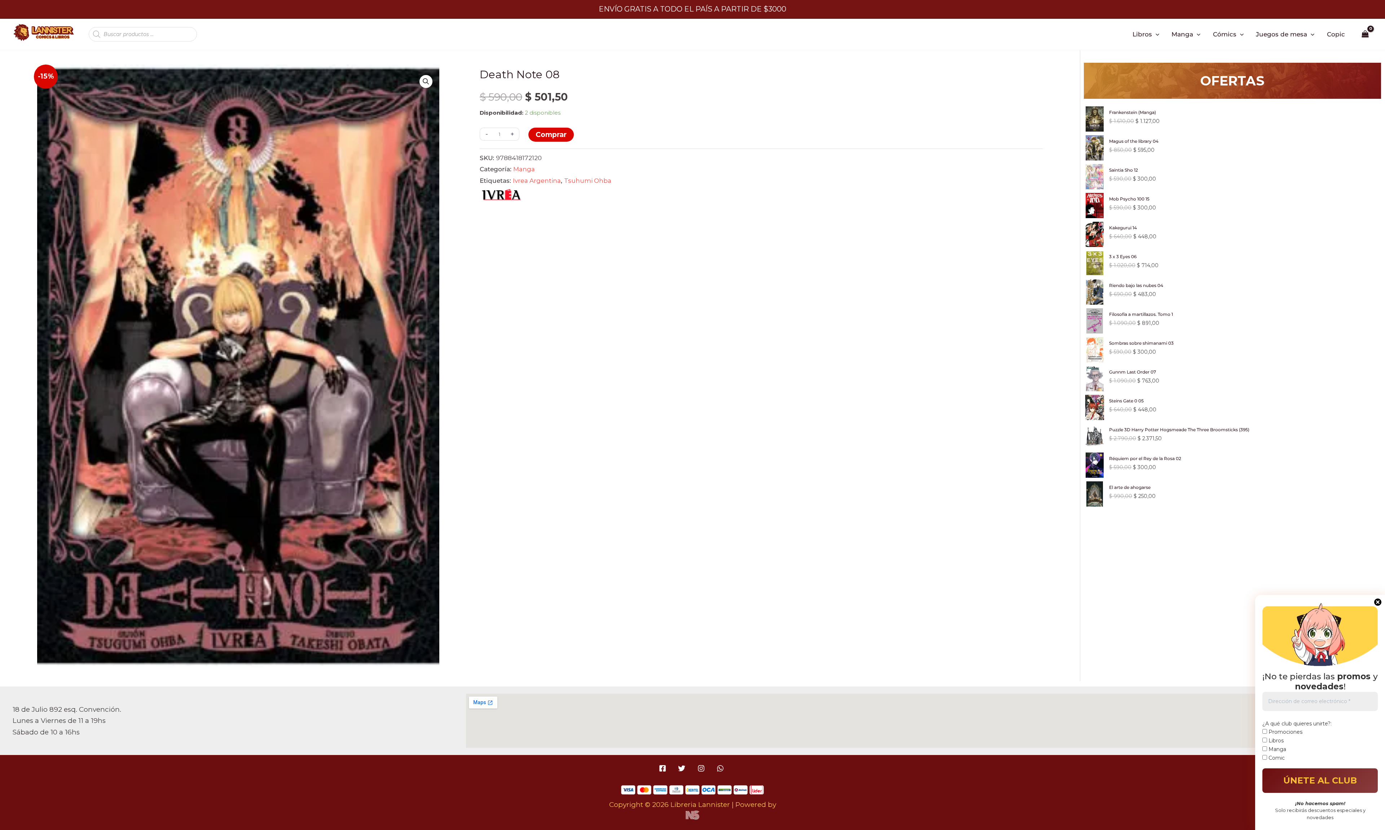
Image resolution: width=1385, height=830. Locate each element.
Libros (1142, 34)
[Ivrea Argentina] (501, 196)
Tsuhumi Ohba (587, 180)
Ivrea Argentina (537, 180)
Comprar (551, 135)
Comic (1276, 758)
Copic (1336, 34)
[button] (1155, 34)
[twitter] (683, 768)
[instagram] (702, 768)
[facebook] (663, 768)
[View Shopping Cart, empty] (1365, 34)
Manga (1182, 34)
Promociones (1284, 732)
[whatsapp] (721, 768)
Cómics (1224, 34)
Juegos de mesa (1281, 34)
